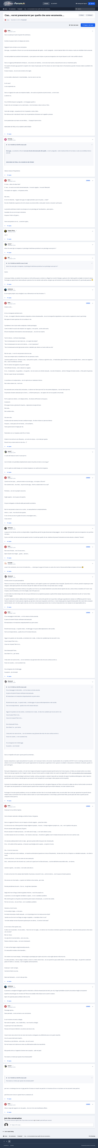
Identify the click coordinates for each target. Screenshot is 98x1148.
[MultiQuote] (5, 134)
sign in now (36, 1120)
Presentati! (24, 20)
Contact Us (6, 1145)
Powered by (88, 1145)
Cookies (12, 1145)
